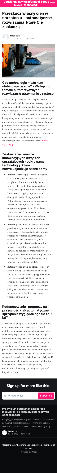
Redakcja (15, 35)
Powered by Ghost (28, 452)
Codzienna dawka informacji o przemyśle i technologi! (28, 445)
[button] (52, 3)
